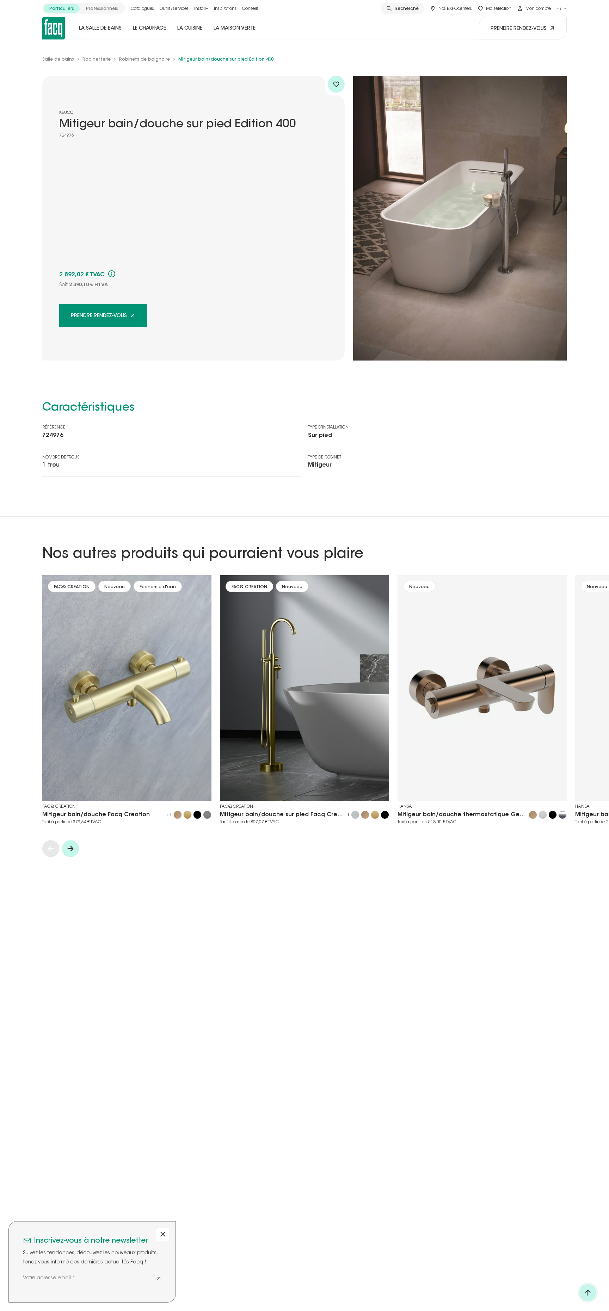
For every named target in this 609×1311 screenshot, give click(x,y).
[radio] (62, 8)
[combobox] (561, 8)
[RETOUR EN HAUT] (588, 1293)
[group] (83, 8)
